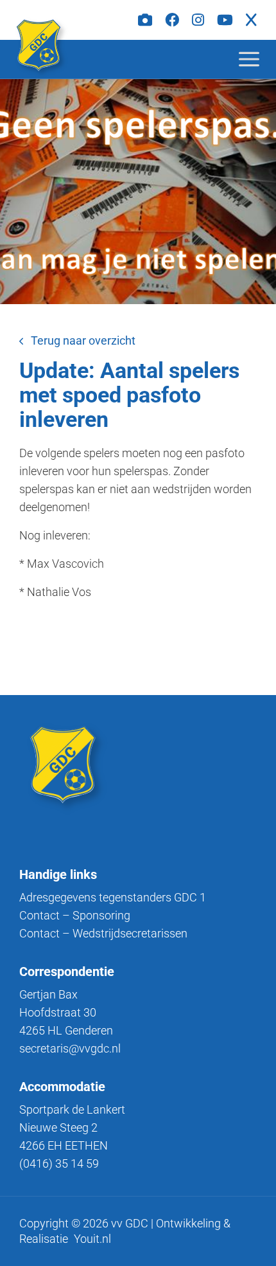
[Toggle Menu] (259, 59)
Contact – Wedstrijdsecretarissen (103, 933)
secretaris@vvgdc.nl (70, 1048)
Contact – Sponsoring (74, 915)
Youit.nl (92, 1238)
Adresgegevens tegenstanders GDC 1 (112, 897)
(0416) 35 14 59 (59, 1163)
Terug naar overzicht (83, 340)
